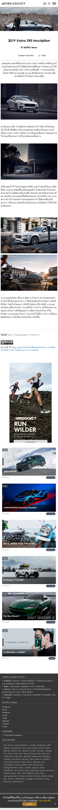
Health (43, 776)
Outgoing (41, 745)
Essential (36, 695)
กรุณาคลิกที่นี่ (44, 800)
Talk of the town (15, 753)
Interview (18, 756)
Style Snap (40, 686)
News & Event (27, 692)
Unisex (41, 748)
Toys (10, 335)
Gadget (52, 658)
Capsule (35, 768)
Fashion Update (27, 681)
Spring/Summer (10, 768)
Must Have (27, 695)
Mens (23, 762)
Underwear (36, 756)
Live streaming (8, 684)
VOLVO (34, 335)
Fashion (7, 681)
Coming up (9, 762)
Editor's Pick (27, 765)
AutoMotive (21, 335)
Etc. (20, 751)
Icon (32, 686)
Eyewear (37, 762)
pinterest (5, 721)
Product (21, 776)
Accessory (19, 770)
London (32, 745)
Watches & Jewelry (44, 681)
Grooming (15, 686)
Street (33, 751)
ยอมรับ (30, 804)
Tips (42, 773)
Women (40, 751)
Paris (31, 759)
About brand (21, 684)
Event (37, 776)
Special (27, 756)
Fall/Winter (8, 770)
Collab (27, 768)
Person (11, 745)
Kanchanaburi (21, 745)
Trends (42, 770)
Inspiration (25, 686)
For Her (31, 684)
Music (17, 762)
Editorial (8, 695)
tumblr (4, 726)
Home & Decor (8, 692)
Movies (25, 759)
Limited (7, 759)
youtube (5, 724)
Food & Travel (25, 689)
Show (29, 762)
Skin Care (21, 773)
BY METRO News (29, 47)
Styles (20, 768)
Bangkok (46, 756)
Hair (43, 753)
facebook (6, 707)
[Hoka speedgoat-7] (30, 404)
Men (42, 768)
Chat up (38, 759)
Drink (37, 773)
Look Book (16, 759)
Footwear (38, 779)
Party (26, 753)
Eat (5, 745)
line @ (4, 710)
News (13, 773)
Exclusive (17, 695)
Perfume (7, 782)
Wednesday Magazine (13, 735)
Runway (16, 681)
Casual (17, 765)
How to (15, 689)
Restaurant (38, 765)
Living (46, 779)
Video (8, 698)
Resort (14, 751)
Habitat (46, 759)
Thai (23, 748)
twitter (4, 718)
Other (34, 748)
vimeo (4, 715)
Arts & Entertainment (41, 689)
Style (6, 686)
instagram (6, 712)
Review (7, 751)
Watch (11, 779)
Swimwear (15, 748)
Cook (28, 748)
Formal (32, 753)
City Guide (46, 695)
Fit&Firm (30, 773)
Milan (47, 748)
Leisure (7, 689)
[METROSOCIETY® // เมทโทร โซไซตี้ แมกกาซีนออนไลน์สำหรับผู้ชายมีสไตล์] (13, 4)
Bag (26, 770)
